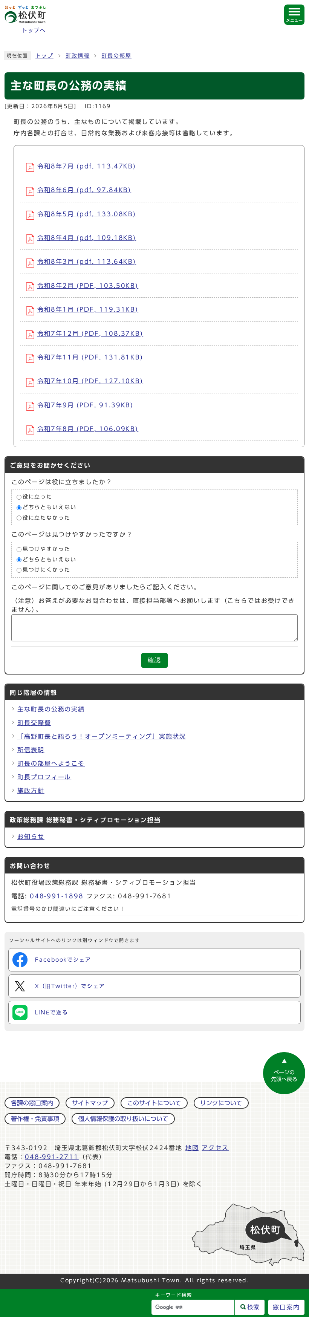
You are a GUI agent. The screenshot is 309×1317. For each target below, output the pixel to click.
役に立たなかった (46, 517)
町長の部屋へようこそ (51, 763)
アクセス (215, 1148)
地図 (192, 1148)
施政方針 (30, 791)
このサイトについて (154, 1103)
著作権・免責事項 (35, 1119)
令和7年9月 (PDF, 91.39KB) (85, 405)
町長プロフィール (44, 777)
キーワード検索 (173, 1295)
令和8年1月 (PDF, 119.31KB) (87, 309)
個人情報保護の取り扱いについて (123, 1119)
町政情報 (78, 55)
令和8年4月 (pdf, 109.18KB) (86, 238)
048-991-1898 (57, 896)
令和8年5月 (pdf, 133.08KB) (86, 214)
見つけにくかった (46, 570)
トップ (44, 55)
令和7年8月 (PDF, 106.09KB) (87, 429)
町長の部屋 (116, 55)
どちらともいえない (49, 507)
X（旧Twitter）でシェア (70, 986)
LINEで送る (51, 1012)
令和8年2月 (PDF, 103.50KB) (87, 286)
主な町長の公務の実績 (51, 709)
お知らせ (30, 837)
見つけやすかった (46, 549)
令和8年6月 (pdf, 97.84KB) (84, 190)
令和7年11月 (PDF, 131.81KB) (90, 357)
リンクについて (221, 1103)
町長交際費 (34, 723)
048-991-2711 (52, 1157)
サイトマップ (90, 1103)
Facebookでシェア (63, 959)
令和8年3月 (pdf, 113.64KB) (86, 262)
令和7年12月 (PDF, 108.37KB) (90, 333)
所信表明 (30, 750)
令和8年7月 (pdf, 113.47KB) (86, 166)
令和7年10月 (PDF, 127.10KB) (90, 381)
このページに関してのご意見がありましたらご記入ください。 (105, 587)
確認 (154, 660)
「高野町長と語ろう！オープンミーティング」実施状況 (101, 736)
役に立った (38, 497)
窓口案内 (286, 1307)
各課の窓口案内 (32, 1103)
